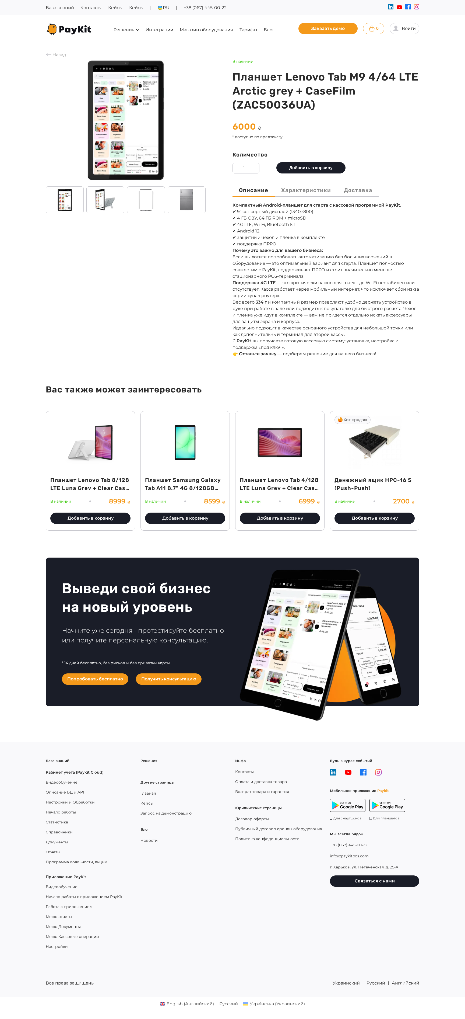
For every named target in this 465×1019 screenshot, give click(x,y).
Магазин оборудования (206, 29)
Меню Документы (63, 926)
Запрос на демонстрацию (166, 813)
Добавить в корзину (311, 167)
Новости (149, 840)
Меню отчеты (59, 916)
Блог (269, 29)
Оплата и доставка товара (261, 781)
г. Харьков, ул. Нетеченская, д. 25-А (364, 867)
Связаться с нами (375, 881)
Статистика (57, 822)
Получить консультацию (168, 678)
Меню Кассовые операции (72, 936)
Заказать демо (328, 28)
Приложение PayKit (66, 876)
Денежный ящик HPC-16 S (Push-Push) (373, 484)
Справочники (59, 832)
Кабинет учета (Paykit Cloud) (75, 772)
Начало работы (61, 812)
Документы (57, 842)
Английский (405, 983)
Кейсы (115, 7)
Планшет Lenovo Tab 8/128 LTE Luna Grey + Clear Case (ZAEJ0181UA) (89, 488)
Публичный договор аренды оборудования (278, 828)
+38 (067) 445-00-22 (205, 7)
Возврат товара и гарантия (262, 791)
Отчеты (53, 852)
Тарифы (248, 29)
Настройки (57, 946)
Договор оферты (252, 818)
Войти (409, 28)
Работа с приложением (69, 906)
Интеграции (159, 29)
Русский (376, 983)
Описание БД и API (65, 792)
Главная (148, 793)
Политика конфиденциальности (267, 838)
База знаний (60, 7)
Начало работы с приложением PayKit (84, 896)
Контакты (91, 7)
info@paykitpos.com (349, 856)
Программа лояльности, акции (76, 862)
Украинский (346, 983)
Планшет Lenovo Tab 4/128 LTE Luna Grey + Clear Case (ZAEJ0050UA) (279, 488)
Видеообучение (62, 782)
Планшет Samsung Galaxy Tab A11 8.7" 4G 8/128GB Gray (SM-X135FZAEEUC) (183, 488)
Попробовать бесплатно (95, 678)
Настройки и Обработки (70, 802)
